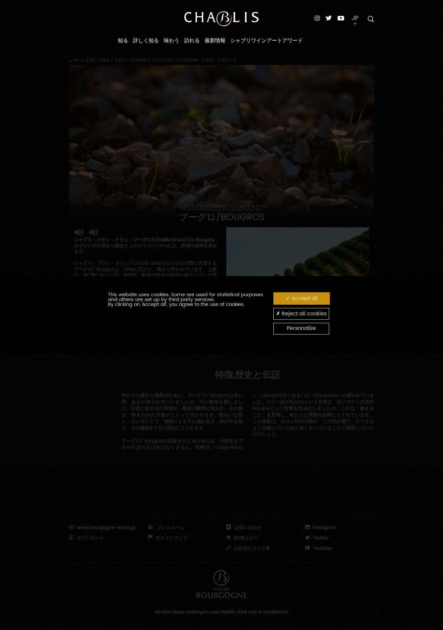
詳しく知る (146, 40)
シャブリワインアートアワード (266, 40)
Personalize (301, 328)
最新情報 (215, 40)
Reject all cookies (303, 313)
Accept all (304, 298)
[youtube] (341, 17)
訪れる (192, 40)
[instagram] (317, 18)
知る (123, 40)
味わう (171, 40)
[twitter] (329, 18)
